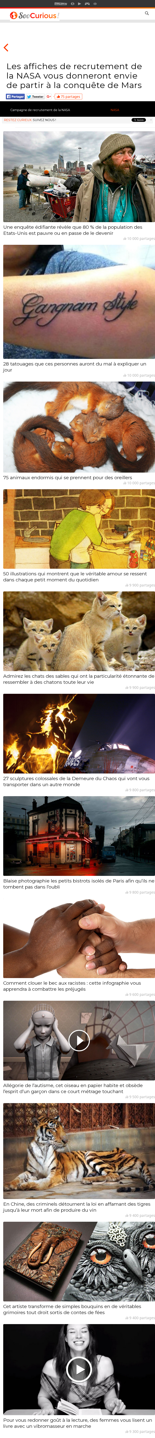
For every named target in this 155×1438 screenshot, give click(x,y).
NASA (115, 110)
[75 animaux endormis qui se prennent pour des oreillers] (79, 427)
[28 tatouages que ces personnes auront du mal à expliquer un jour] (79, 302)
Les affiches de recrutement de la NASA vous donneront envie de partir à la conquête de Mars (74, 75)
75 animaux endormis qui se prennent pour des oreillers (67, 477)
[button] (147, 13)
